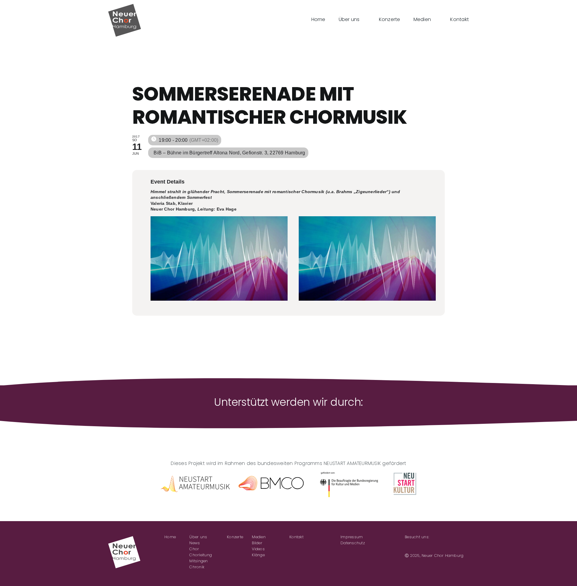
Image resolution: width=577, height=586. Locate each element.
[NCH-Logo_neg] (124, 538)
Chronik (196, 567)
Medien (258, 537)
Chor (194, 549)
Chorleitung (200, 555)
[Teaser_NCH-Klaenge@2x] (219, 258)
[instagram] (416, 546)
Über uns (198, 537)
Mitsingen (198, 561)
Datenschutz (352, 543)
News (194, 543)
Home (170, 537)
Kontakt (296, 537)
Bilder (257, 543)
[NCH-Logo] (124, 6)
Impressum (351, 537)
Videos (258, 549)
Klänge (258, 555)
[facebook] (406, 546)
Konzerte (235, 537)
